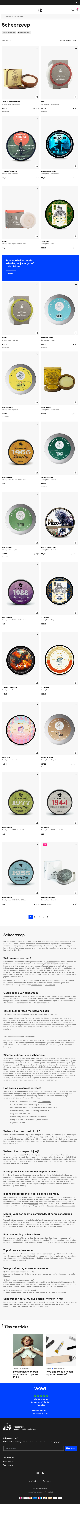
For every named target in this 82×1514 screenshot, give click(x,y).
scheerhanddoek (44, 1102)
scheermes (33, 1204)
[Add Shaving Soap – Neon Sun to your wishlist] (37, 704)
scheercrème (50, 985)
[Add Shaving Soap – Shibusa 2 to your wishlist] (37, 117)
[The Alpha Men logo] (40, 10)
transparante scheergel (53, 1058)
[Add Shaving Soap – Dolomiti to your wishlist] (76, 844)
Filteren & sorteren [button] (69, 40)
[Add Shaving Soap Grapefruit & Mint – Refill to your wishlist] (37, 187)
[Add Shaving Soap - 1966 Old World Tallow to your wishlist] (37, 423)
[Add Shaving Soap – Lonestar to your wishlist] (76, 634)
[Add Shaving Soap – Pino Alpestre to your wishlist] (76, 117)
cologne (64, 1141)
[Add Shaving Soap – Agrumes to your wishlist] (37, 353)
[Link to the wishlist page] (72, 9)
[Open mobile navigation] (4, 10)
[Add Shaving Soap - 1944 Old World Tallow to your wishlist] (76, 774)
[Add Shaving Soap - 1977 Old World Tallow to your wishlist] (37, 774)
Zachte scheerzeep (9, 32)
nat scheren (50, 962)
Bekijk (10, 273)
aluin (25, 1080)
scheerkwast (35, 1069)
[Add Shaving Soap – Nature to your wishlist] (76, 284)
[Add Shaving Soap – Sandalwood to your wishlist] (37, 48)
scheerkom (7, 999)
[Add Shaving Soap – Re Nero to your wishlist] (76, 493)
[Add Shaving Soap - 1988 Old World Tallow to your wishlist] (37, 563)
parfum (57, 1141)
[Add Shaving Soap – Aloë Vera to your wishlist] (37, 284)
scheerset (41, 1141)
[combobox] (40, 16)
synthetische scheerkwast (58, 1069)
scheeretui (52, 1080)
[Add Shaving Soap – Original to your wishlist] (76, 704)
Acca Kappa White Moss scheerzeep (61, 1206)
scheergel (38, 1065)
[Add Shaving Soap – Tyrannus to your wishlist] (37, 634)
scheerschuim (36, 985)
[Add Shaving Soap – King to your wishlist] (76, 563)
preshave (33, 1080)
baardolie (72, 1141)
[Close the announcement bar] (76, 2)
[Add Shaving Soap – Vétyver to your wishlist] (76, 423)
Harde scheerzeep (24, 32)
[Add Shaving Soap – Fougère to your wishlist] (37, 493)
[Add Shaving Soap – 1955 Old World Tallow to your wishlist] (37, 844)
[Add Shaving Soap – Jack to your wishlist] (76, 187)
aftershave (13, 1143)
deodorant (50, 1141)
